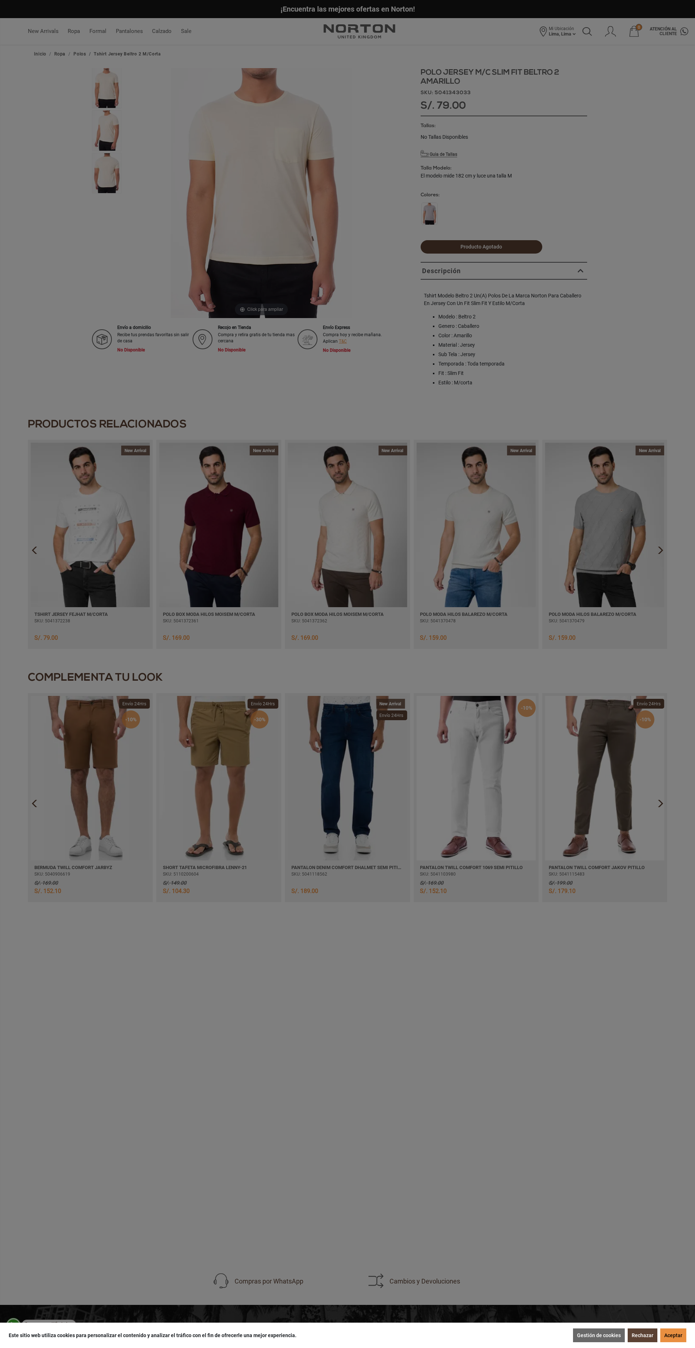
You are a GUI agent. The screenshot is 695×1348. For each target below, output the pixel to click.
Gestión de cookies (599, 1335)
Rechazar (642, 1335)
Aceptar (673, 1335)
